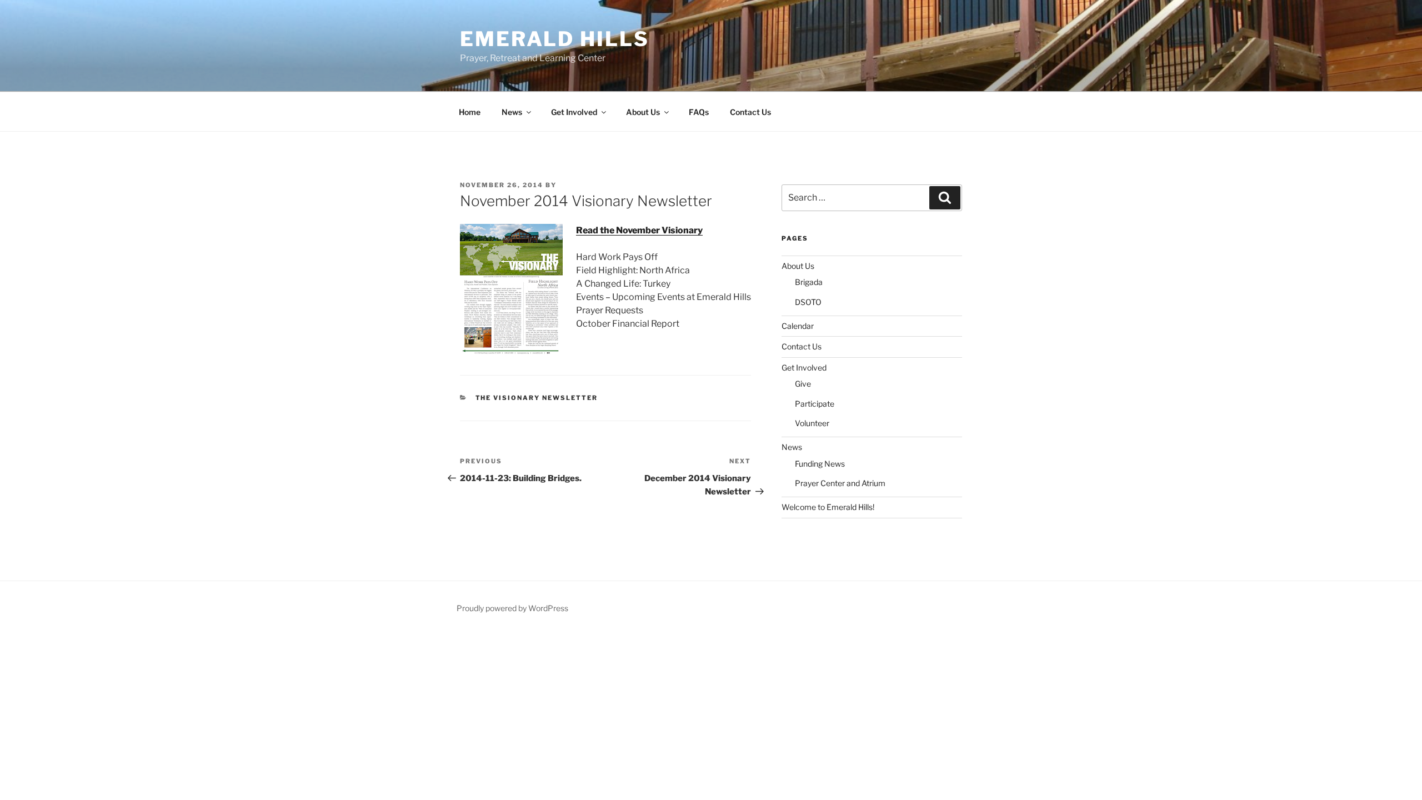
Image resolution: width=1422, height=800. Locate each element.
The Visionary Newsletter (536, 398)
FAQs (699, 112)
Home (469, 112)
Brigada (809, 282)
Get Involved (574, 112)
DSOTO (808, 302)
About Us (643, 112)
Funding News (820, 463)
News (512, 112)
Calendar (798, 326)
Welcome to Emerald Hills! (828, 507)
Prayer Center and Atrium (840, 483)
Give (803, 383)
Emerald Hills (554, 39)
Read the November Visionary (639, 230)
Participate (814, 403)
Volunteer (812, 423)
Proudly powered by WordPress (512, 608)
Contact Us (750, 112)
